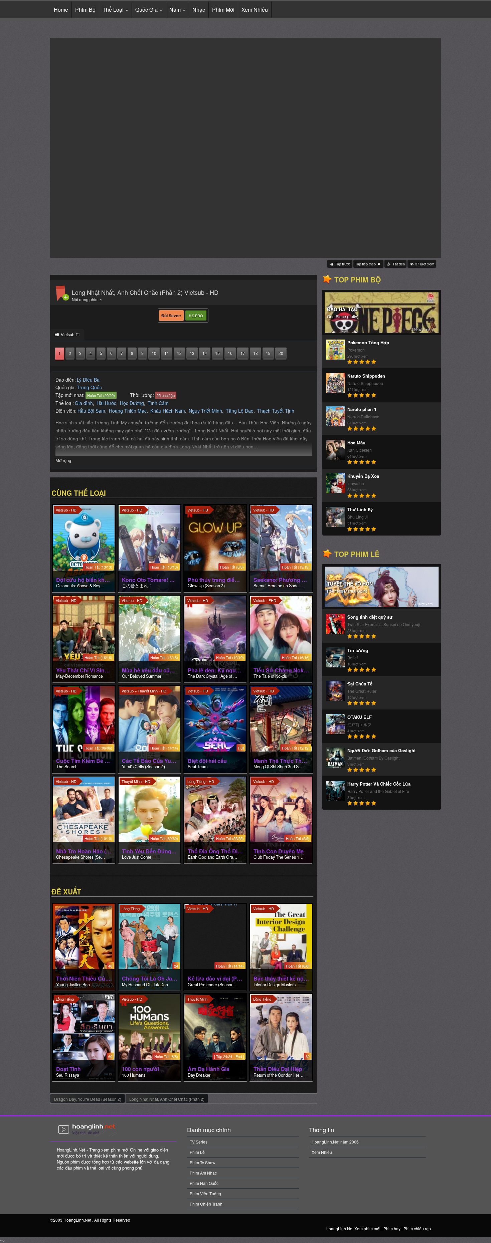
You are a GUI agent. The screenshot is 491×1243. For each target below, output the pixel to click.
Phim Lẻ (197, 1152)
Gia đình (84, 403)
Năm (175, 9)
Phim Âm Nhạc (203, 1173)
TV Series (198, 1142)
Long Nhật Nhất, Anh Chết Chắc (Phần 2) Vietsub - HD (145, 292)
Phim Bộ (85, 9)
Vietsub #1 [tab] (70, 334)
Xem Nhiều (254, 9)
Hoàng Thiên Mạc (128, 410)
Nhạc (198, 9)
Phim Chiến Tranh (206, 1204)
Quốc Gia (147, 9)
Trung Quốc (89, 387)
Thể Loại (114, 9)
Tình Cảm (158, 403)
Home (61, 9)
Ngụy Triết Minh (205, 410)
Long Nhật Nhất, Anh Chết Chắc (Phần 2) (166, 1099)
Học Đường (132, 403)
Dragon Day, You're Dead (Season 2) (87, 1099)
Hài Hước (106, 403)
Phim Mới (223, 9)
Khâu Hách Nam (167, 410)
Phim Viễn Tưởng (205, 1193)
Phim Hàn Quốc (204, 1183)
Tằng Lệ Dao (240, 410)
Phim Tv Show (202, 1162)
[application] (245, 148)
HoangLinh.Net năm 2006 (335, 1142)
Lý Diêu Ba (88, 379)
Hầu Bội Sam (91, 410)
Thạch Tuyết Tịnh (275, 410)
